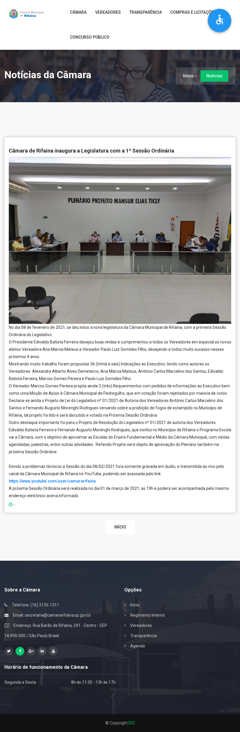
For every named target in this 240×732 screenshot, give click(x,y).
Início (188, 75)
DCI (131, 723)
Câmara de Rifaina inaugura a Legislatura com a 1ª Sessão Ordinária (91, 151)
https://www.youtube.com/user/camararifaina (52, 481)
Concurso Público (89, 37)
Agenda (137, 646)
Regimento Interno (147, 615)
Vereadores (108, 12)
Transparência (145, 12)
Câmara (78, 12)
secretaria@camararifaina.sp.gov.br (58, 615)
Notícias (214, 75)
